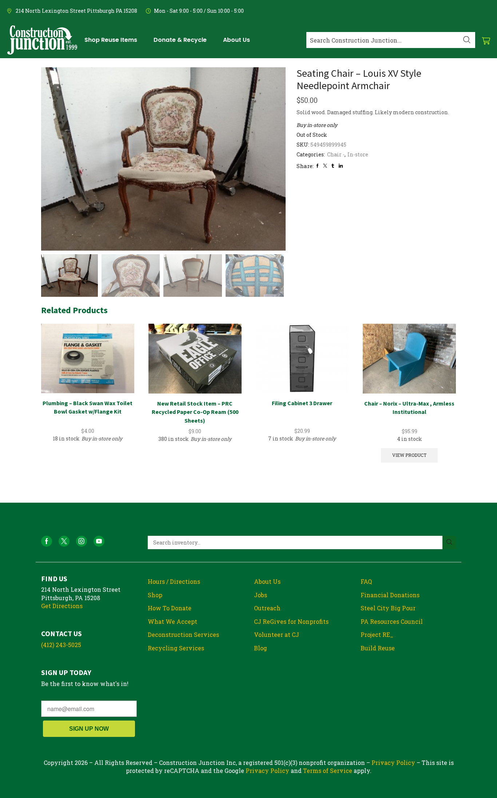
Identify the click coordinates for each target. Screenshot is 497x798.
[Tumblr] (333, 166)
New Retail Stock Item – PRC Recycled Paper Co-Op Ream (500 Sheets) (195, 412)
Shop (155, 595)
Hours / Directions (174, 581)
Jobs (260, 595)
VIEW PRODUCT (409, 455)
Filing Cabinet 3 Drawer (302, 403)
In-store (357, 154)
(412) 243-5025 (61, 645)
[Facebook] (317, 166)
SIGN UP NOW (89, 729)
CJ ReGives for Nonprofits (291, 621)
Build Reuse (378, 648)
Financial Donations (390, 595)
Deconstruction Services (183, 634)
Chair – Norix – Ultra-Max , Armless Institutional (409, 408)
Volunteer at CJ (276, 634)
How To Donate (169, 608)
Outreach (267, 608)
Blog (260, 648)
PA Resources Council (392, 621)
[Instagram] (81, 541)
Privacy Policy (393, 762)
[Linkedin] (341, 166)
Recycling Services (176, 648)
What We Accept (172, 621)
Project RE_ (377, 634)
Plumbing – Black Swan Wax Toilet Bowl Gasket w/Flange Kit (87, 407)
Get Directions (62, 606)
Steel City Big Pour (388, 608)
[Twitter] (325, 166)
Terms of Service (327, 770)
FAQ (366, 581)
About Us (267, 581)
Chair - (336, 154)
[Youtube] (99, 541)
